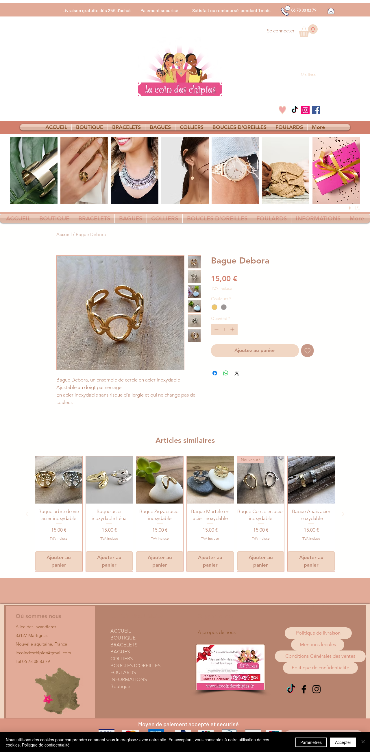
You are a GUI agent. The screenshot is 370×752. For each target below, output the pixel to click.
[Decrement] (215, 329)
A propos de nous (217, 632)
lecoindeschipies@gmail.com (43, 652)
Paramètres (311, 742)
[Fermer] (363, 742)
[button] (308, 30)
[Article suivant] (343, 513)
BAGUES (120, 652)
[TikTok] (295, 110)
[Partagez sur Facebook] (214, 373)
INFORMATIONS (128, 679)
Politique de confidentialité (46, 745)
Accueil (64, 234)
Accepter (343, 742)
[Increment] (232, 329)
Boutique (120, 686)
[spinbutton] (224, 329)
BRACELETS (123, 645)
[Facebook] (316, 110)
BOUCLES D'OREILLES (135, 665)
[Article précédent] (26, 513)
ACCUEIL (120, 631)
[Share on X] (236, 373)
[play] (351, 208)
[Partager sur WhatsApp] (225, 373)
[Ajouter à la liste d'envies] (307, 350)
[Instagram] (305, 110)
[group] (185, 514)
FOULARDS (123, 672)
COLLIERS (121, 658)
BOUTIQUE (123, 638)
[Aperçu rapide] (58, 480)
